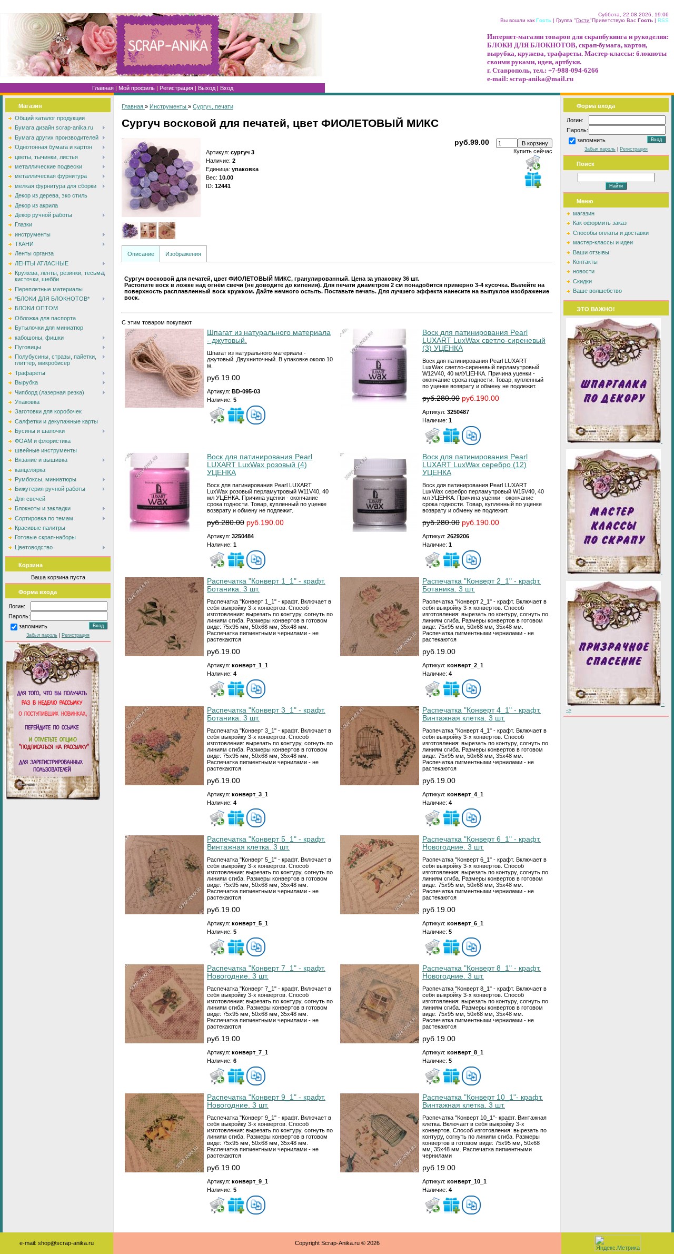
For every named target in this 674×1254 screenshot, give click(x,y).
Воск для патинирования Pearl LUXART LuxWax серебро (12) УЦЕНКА (475, 465)
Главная (103, 88)
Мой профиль (136, 88)
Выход (206, 88)
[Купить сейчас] (532, 162)
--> (615, 706)
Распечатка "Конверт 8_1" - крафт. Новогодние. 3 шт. (481, 972)
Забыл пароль (41, 635)
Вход (226, 88)
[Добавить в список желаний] (532, 179)
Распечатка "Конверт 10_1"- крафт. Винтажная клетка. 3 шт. (482, 1101)
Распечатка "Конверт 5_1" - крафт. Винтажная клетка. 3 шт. (266, 843)
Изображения (183, 254)
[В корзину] (217, 415)
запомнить (33, 627)
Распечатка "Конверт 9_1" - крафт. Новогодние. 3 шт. (266, 1101)
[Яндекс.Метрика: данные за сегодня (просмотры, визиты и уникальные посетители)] (617, 1243)
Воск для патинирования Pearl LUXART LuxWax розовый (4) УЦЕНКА (259, 465)
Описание (140, 254)
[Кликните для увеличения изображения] (161, 177)
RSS (663, 20)
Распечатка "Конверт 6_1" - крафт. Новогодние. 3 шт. (481, 843)
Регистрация (176, 88)
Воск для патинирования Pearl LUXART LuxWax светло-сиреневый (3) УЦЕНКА (484, 340)
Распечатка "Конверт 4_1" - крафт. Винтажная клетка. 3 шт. (481, 714)
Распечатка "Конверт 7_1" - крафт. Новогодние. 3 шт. (266, 972)
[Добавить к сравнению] (255, 415)
